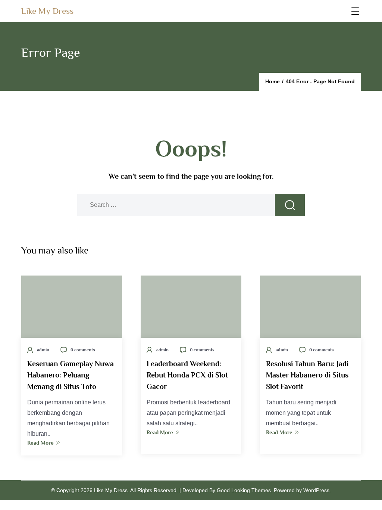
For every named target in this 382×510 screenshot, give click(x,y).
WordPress (316, 490)
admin (43, 349)
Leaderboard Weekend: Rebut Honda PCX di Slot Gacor (187, 375)
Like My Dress (47, 11)
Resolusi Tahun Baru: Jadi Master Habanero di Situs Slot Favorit (307, 375)
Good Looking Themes (244, 490)
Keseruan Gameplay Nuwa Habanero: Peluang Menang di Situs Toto (70, 375)
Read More (40, 442)
